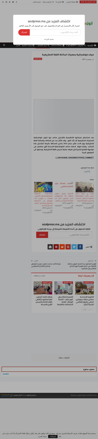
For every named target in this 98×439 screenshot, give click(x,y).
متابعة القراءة (49, 39)
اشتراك (24, 32)
